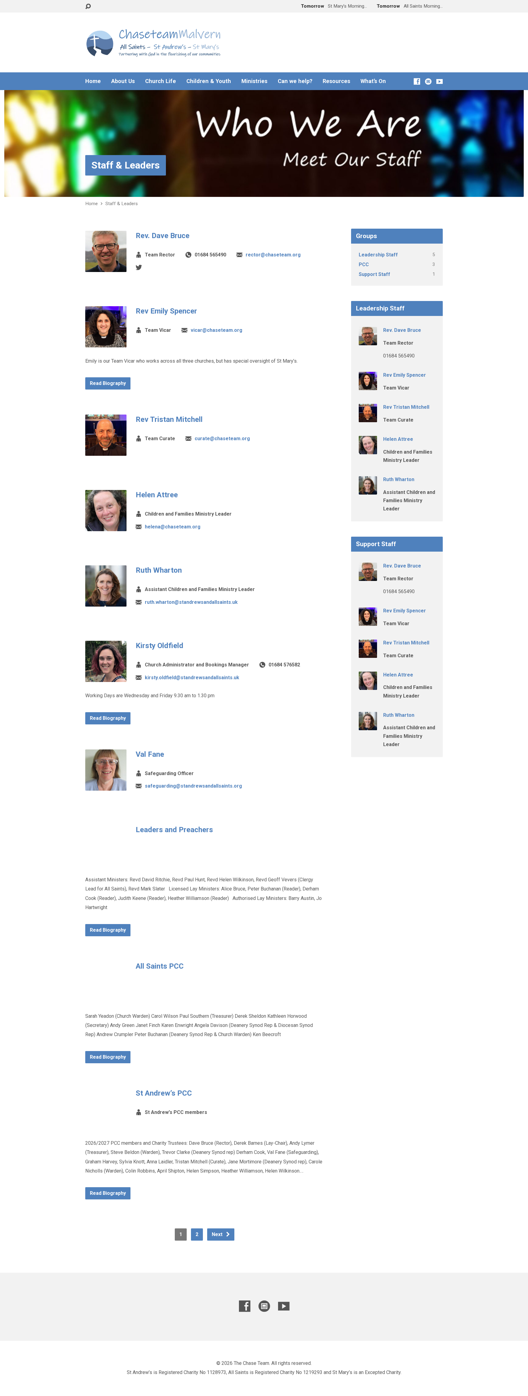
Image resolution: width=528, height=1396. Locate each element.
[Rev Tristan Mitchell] (106, 451)
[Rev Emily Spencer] (106, 343)
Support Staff (374, 274)
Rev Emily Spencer (166, 311)
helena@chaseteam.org (172, 527)
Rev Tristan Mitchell (169, 419)
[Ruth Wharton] (106, 602)
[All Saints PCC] (106, 997)
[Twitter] (139, 267)
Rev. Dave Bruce (162, 235)
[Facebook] (417, 81)
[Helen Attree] (106, 526)
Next (218, 1234)
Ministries (254, 81)
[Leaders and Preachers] (106, 861)
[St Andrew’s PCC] (106, 1124)
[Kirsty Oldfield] (106, 677)
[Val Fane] (106, 786)
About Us (123, 81)
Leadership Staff (378, 255)
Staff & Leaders (125, 165)
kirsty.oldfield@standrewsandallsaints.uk (192, 677)
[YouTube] (439, 81)
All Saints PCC (160, 966)
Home (93, 81)
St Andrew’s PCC (164, 1093)
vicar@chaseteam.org (216, 330)
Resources (336, 81)
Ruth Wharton (159, 570)
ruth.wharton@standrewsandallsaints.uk (191, 602)
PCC (364, 264)
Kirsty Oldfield (159, 645)
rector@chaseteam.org (273, 255)
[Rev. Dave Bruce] (106, 267)
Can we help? (295, 81)
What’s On (373, 81)
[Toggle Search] (88, 7)
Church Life (160, 81)
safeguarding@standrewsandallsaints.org (193, 786)
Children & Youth (208, 81)
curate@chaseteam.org (222, 438)
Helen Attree (157, 495)
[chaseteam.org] (428, 81)
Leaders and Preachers (174, 829)
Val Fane (150, 754)
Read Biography (108, 383)
